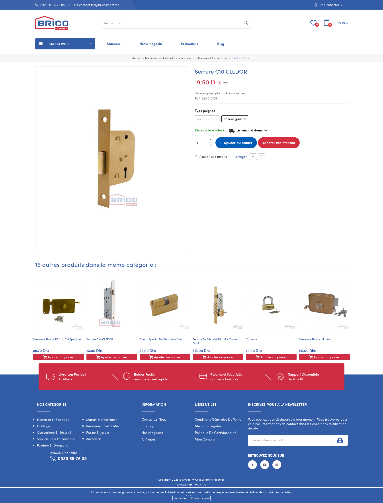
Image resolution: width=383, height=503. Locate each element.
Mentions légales (208, 426)
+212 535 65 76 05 (52, 4)
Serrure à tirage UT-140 (314, 339)
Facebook (252, 464)
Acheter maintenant (278, 142)
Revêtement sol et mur (102, 426)
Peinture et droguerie (52, 445)
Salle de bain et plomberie (56, 439)
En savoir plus (200, 498)
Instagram (276, 464)
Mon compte (205, 439)
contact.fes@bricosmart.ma (99, 4)
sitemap (148, 426)
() (317, 24)
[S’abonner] (340, 440)
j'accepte (180, 498)
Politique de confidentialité (215, 432)
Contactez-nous (154, 419)
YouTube (264, 464)
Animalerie (94, 439)
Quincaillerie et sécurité (54, 432)
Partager (253, 156)
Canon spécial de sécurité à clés (160, 339)
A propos (149, 439)
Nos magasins (152, 432)
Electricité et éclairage (53, 419)
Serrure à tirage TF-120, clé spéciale (57, 339)
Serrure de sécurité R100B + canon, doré (215, 341)
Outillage (43, 426)
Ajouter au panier (238, 142)
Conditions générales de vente (218, 419)
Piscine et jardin (97, 432)
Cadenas (252, 339)
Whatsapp (261, 156)
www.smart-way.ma (191, 484)
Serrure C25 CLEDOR (99, 339)
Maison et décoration (101, 419)
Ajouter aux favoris (213, 156)
